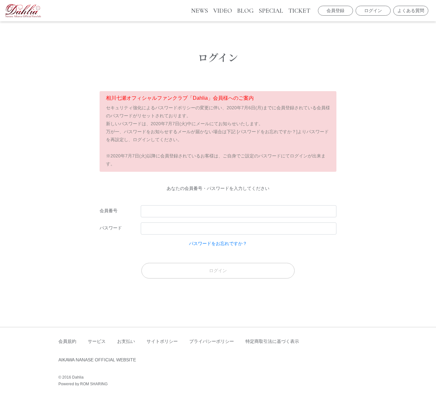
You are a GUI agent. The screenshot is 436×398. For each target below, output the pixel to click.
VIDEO (222, 11)
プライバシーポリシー (211, 341)
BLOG (245, 11)
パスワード (111, 227)
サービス (97, 341)
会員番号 (108, 210)
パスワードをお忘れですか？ (218, 243)
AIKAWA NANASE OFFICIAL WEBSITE (97, 359)
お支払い (126, 341)
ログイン (373, 10)
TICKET (299, 11)
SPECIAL (271, 11)
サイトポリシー (162, 341)
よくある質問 (410, 10)
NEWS (199, 11)
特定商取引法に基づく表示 (272, 341)
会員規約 (67, 341)
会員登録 (335, 10)
